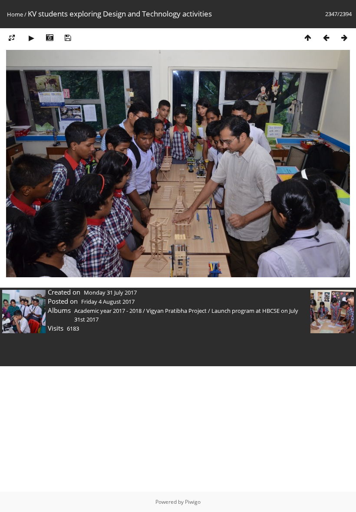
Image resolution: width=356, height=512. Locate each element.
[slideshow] (31, 38)
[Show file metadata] (49, 38)
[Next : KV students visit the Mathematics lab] (344, 38)
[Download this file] (68, 38)
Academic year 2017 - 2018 (108, 311)
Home (15, 14)
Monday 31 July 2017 (110, 292)
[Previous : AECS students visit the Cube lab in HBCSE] (326, 38)
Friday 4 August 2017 (108, 301)
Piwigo (193, 501)
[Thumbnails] (308, 38)
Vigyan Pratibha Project (176, 311)
